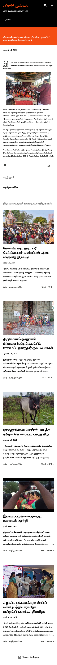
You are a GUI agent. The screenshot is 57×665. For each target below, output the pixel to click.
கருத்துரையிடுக (10, 187)
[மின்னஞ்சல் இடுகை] (5, 166)
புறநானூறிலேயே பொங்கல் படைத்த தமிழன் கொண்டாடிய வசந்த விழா (26, 432)
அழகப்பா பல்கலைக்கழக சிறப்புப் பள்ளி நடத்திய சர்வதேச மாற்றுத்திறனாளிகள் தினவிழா (25, 607)
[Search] (45, 5)
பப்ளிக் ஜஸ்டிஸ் (15, 5)
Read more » (47, 287)
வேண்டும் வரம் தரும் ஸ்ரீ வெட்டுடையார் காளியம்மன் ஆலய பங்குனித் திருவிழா (26, 252)
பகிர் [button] (48, 166)
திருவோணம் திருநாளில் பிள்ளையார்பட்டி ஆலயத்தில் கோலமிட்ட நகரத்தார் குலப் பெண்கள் (28, 343)
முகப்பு (8, 19)
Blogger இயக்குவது (30, 657)
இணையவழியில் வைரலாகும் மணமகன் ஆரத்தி (22, 518)
